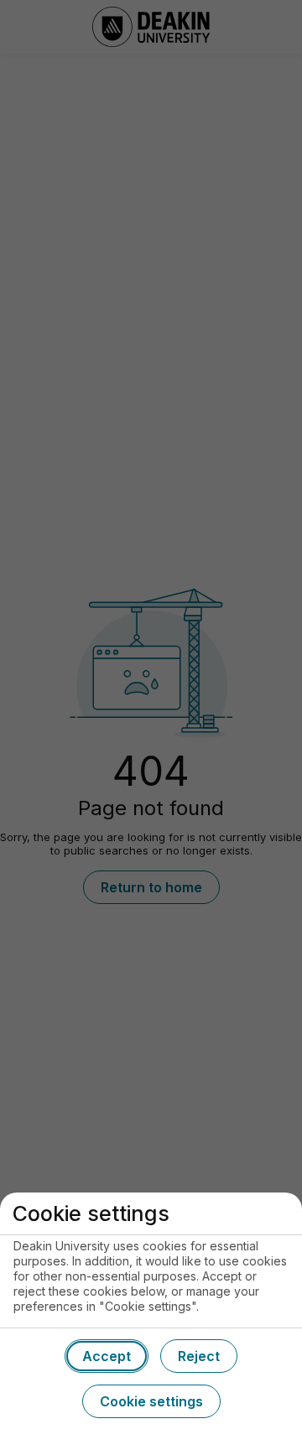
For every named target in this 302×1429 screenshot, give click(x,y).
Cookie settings (151, 1401)
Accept (106, 1356)
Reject (199, 1356)
